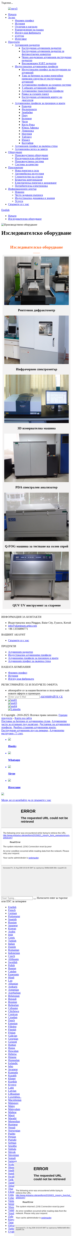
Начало (12, 14)
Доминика (28, 130)
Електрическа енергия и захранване (36, 182)
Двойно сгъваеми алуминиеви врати (34, 727)
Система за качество (26, 164)
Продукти (14, 41)
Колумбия (27, 143)
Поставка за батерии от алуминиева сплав (25, 721)
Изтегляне (21, 38)
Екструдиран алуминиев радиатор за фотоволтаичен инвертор (43, 53)
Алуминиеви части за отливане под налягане (34, 723)
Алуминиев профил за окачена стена (36, 146)
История (20, 23)
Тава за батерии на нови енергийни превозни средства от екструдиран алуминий (42, 78)
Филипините (29, 109)
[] (34, 898)
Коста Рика (28, 124)
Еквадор (26, 106)
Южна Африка (30, 127)
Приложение (15, 167)
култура (19, 35)
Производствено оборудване (31, 155)
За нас (11, 17)
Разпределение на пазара (29, 29)
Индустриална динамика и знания (35, 198)
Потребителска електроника (31, 185)
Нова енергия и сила (27, 170)
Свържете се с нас (18, 204)
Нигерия (27, 133)
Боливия (27, 118)
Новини (19, 192)
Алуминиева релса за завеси (31, 149)
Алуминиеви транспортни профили (42, 90)
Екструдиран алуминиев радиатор (41, 48)
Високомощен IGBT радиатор (39, 63)
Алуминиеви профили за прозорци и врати (40, 103)
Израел (26, 139)
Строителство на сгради (29, 176)
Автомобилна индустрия (29, 173)
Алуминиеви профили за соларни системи (46, 84)
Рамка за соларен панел (35, 94)
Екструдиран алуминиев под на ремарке (24, 730)
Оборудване (15, 152)
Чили (25, 121)
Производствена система (29, 161)
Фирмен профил (24, 20)
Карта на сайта (23, 718)
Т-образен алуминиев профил (39, 87)
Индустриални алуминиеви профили (36, 66)
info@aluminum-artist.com (22, 625)
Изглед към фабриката (28, 32)
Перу (25, 115)
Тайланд (27, 136)
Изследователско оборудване (31, 158)
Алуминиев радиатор (27, 45)
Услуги (19, 201)
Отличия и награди (26, 26)
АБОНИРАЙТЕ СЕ (51, 696)
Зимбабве (27, 112)
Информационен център (22, 188)
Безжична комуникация (28, 179)
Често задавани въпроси (29, 195)
